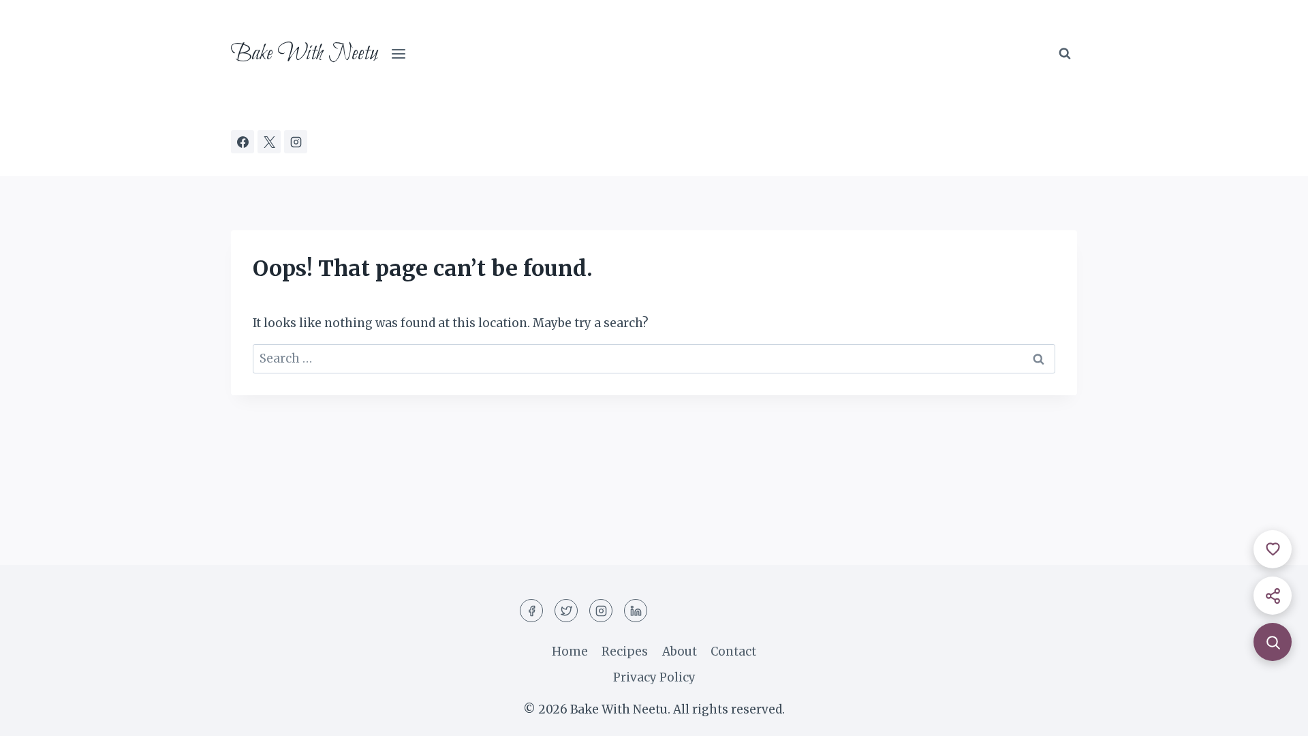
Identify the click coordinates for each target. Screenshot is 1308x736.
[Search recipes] (1273, 642)
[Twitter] (566, 610)
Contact (733, 651)
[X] (269, 141)
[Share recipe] (1273, 596)
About (679, 651)
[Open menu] (399, 54)
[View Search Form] (1065, 54)
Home (570, 651)
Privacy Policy (654, 677)
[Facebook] (242, 141)
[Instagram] (295, 141)
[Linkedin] (635, 610)
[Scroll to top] (1274, 715)
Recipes (625, 651)
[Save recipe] (1273, 549)
